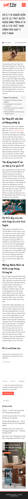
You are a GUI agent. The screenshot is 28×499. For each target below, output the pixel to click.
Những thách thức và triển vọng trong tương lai (14, 113)
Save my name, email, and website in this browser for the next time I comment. (12, 387)
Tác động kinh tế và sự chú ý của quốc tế (12, 105)
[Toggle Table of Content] (22, 98)
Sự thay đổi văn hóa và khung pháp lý (13, 101)
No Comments (21, 42)
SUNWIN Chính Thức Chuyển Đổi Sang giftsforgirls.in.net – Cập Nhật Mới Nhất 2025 (13, 431)
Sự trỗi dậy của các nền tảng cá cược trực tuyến (14, 109)
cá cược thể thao (17, 131)
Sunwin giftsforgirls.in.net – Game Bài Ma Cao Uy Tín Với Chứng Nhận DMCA (13, 423)
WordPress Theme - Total (13, 494)
